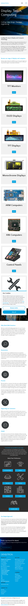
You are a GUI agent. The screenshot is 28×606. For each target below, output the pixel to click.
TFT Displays (3, 562)
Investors (17, 579)
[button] (7, 466)
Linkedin (2, 593)
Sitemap (2, 589)
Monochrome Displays (5, 566)
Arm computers (4, 567)
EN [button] (26, 3)
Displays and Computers (6, 559)
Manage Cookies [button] (14, 307)
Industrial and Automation (20, 563)
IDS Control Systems (5, 581)
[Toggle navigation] (22, 3)
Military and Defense (19, 567)
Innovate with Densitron (6, 547)
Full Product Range (4, 560)
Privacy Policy (3, 591)
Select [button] (14, 92)
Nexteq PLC (3, 592)
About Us (17, 574)
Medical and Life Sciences (20, 559)
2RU (2, 577)
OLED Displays (4, 563)
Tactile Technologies (5, 570)
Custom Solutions (4, 571)
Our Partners (17, 578)
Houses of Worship (19, 569)
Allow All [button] (14, 312)
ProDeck (2, 580)
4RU (2, 578)
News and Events (18, 577)
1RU (1, 575)
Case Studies (17, 575)
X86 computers (4, 569)
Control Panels (4, 573)
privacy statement (4, 604)
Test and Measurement (19, 560)
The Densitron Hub (4, 584)
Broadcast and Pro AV (19, 562)
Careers (16, 581)
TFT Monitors (3, 564)
